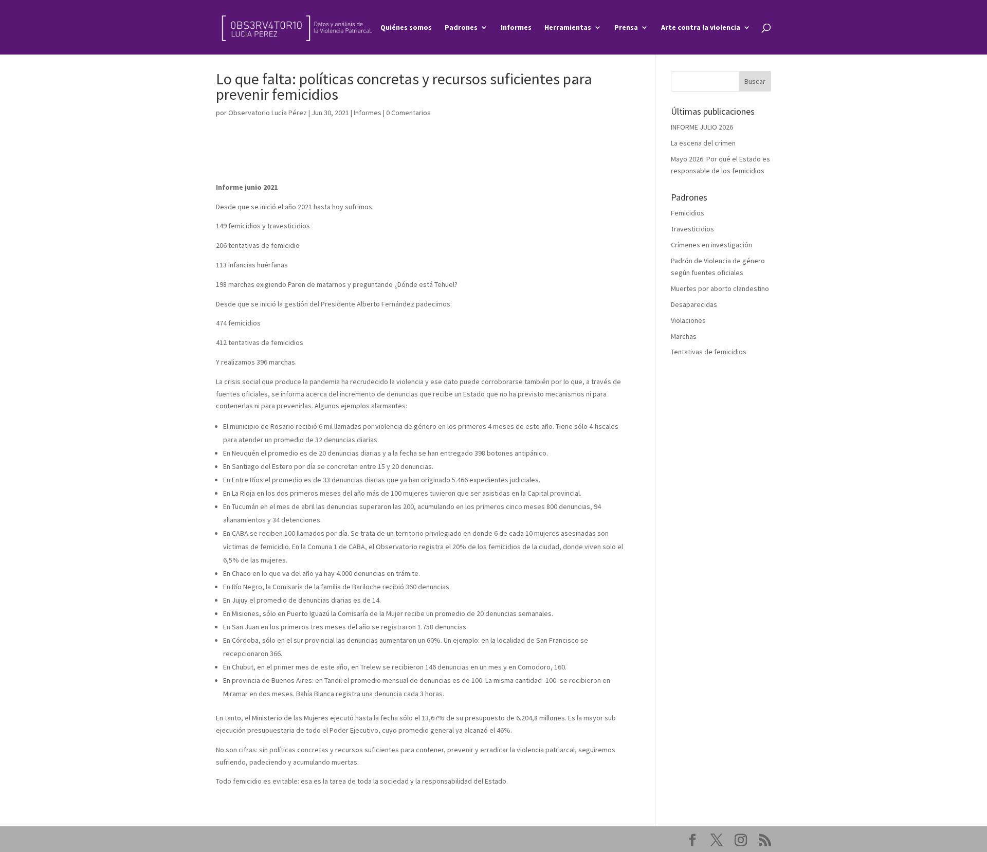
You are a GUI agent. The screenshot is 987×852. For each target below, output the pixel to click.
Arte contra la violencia (700, 28)
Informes (516, 28)
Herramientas (567, 28)
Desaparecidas (694, 304)
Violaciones (688, 320)
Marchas (684, 336)
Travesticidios (692, 228)
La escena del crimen (703, 143)
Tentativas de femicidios (708, 351)
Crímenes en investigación (711, 244)
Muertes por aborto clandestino (720, 288)
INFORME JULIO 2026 (702, 127)
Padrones (461, 28)
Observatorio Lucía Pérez (267, 112)
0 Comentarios (408, 112)
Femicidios (687, 212)
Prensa (626, 28)
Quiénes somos (406, 28)
